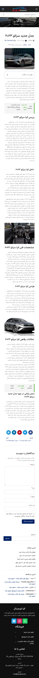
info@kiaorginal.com (19, 674)
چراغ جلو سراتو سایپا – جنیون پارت (18, 579)
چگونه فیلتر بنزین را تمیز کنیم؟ (26, 559)
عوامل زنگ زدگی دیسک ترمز (27, 552)
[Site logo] (19, 9)
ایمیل (32, 497)
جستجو (33, 535)
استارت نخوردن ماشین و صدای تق (26, 566)
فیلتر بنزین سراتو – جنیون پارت (18, 587)
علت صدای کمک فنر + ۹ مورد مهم (26, 563)
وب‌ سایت (31, 505)
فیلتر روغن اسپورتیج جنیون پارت (14, 591)
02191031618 (9, 3)
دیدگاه (32, 465)
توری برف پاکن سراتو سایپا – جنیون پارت (21, 595)
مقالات (17, 24)
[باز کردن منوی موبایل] (36, 9)
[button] (7, 75)
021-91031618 (27, 656)
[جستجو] (4, 15)
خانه (22, 24)
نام (33, 488)
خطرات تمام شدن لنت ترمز (28, 556)
